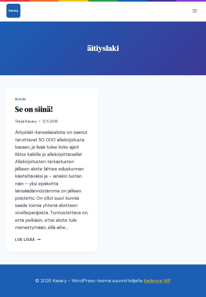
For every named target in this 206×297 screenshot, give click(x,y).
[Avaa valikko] (195, 10)
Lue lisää (28, 239)
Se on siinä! (34, 109)
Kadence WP (157, 281)
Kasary (31, 121)
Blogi (20, 99)
